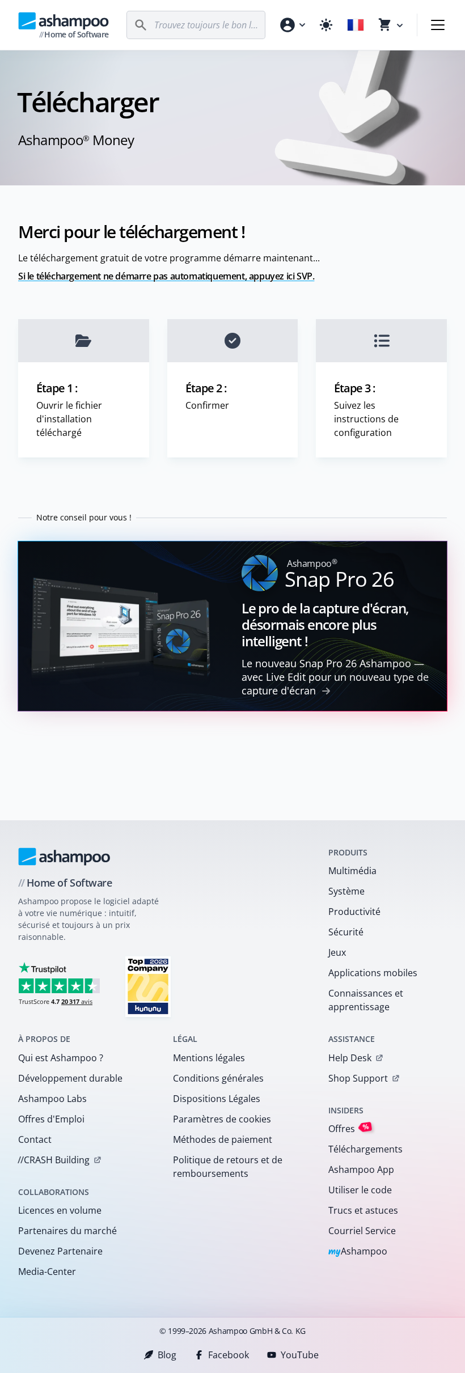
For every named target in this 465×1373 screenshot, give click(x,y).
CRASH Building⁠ (54, 1160)
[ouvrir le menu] (437, 25)
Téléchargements (365, 1149)
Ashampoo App (361, 1169)
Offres (348, 1128)
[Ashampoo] (64, 856)
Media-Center (47, 1271)
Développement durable (70, 1078)
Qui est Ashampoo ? (60, 1058)
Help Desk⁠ (349, 1058)
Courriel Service (362, 1230)
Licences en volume (60, 1210)
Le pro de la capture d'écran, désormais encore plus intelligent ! (325, 624)
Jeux (337, 952)
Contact (35, 1139)
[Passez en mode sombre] (326, 25)
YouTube (300, 1355)
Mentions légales (209, 1058)
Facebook (228, 1355)
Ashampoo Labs (52, 1098)
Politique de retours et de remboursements (227, 1167)
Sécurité (345, 932)
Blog (167, 1355)
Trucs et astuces (363, 1210)
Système (346, 891)
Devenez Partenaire (60, 1251)
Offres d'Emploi (51, 1119)
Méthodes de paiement (222, 1139)
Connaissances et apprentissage (365, 1000)
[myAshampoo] (292, 25)
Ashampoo (358, 1252)
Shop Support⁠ (358, 1078)
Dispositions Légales (216, 1098)
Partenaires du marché (67, 1230)
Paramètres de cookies (222, 1119)
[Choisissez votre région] (355, 25)
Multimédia (352, 871)
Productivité (354, 911)
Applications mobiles (372, 973)
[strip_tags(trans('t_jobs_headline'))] (148, 986)
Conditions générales (218, 1078)
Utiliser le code (360, 1190)
